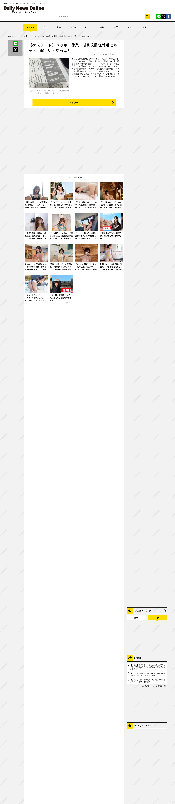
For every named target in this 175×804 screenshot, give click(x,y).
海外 (102, 27)
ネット (87, 27)
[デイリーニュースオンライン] (24, 8)
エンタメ (30, 27)
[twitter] (163, 16)
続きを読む (74, 102)
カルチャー (73, 27)
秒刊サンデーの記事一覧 (155, 686)
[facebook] (168, 16)
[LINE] (158, 16)
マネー (130, 27)
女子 (116, 27)
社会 (59, 27)
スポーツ (44, 27)
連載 (145, 27)
